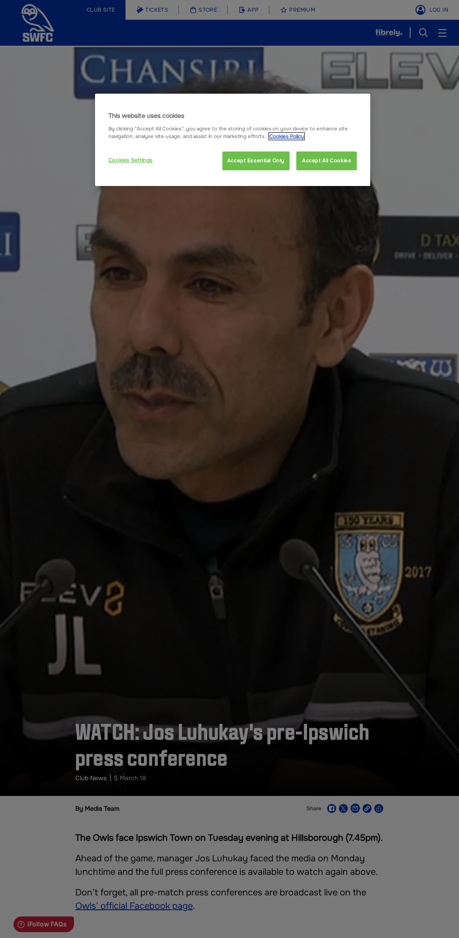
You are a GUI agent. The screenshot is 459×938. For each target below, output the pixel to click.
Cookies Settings (130, 160)
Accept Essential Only (256, 160)
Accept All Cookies (326, 160)
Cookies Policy (286, 136)
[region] (232, 140)
